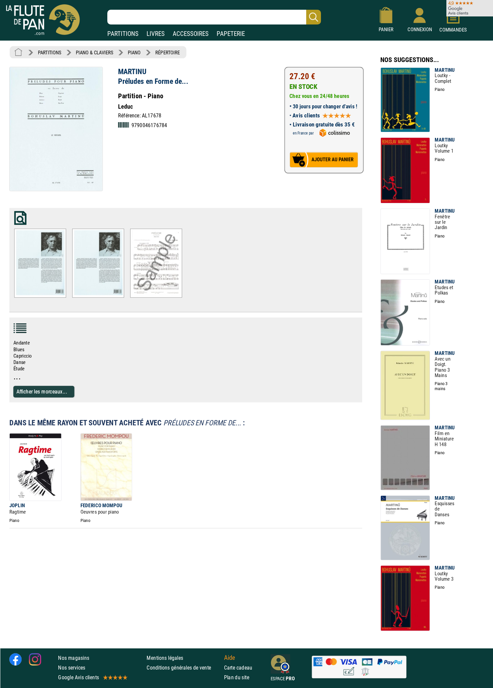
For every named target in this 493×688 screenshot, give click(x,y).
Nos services (71, 667)
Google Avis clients (78, 677)
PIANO (134, 52)
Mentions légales (165, 657)
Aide (229, 657)
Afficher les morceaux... (41, 391)
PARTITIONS (123, 34)
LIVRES (156, 34)
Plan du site (237, 677)
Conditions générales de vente (184, 667)
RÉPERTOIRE (167, 52)
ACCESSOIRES (191, 34)
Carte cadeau (238, 667)
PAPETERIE (231, 34)
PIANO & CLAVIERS (94, 52)
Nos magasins (73, 657)
